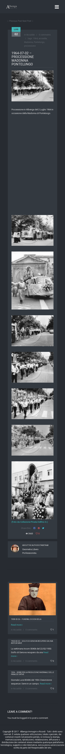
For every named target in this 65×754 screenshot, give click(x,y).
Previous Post (15, 21)
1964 (35, 38)
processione (30, 46)
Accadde (30, 35)
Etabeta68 (43, 545)
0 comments (45, 35)
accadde (43, 38)
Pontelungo (39, 42)
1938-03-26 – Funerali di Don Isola (26, 619)
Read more (16, 625)
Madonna (28, 42)
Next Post (26, 21)
